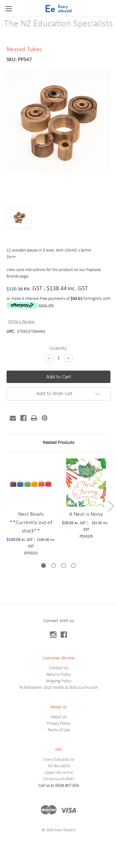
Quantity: (58, 347)
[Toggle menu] (8, 8)
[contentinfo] (58, 725)
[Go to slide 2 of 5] (111, 505)
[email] (13, 418)
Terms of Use (58, 730)
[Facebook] (23, 418)
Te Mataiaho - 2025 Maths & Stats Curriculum (58, 687)
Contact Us (58, 668)
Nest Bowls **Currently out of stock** (31, 522)
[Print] (34, 418)
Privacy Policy (58, 723)
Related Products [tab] (59, 442)
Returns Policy (58, 674)
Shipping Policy (58, 681)
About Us (58, 717)
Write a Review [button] (21, 321)
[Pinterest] (44, 418)
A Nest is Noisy (86, 514)
